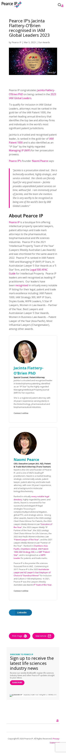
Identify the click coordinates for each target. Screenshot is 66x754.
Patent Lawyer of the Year (26, 539)
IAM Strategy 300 (26, 552)
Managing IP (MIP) (19, 150)
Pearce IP (16, 42)
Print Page (17, 635)
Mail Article (40, 635)
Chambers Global (29, 548)
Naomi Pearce (40, 161)
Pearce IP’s (15, 161)
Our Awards (44, 42)
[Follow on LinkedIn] (12, 727)
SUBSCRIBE (17, 682)
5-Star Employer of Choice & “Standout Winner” (32, 572)
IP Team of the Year (42, 584)
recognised (21, 285)
